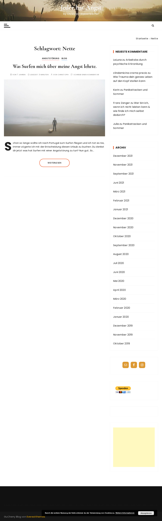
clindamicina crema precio (130, 73)
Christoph (63, 75)
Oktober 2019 (121, 343)
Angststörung (50, 58)
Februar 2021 (121, 200)
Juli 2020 (118, 263)
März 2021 (119, 191)
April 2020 (119, 290)
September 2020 (123, 245)
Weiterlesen (54, 162)
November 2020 (123, 227)
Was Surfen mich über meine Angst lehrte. (55, 66)
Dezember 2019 (123, 325)
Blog (64, 58)
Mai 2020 (118, 281)
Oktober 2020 (122, 236)
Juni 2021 (118, 183)
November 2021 (123, 165)
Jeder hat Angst (81, 7)
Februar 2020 (121, 308)
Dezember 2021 (123, 156)
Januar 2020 (121, 317)
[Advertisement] (134, 447)
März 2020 (119, 299)
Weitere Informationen (124, 513)
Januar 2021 (120, 209)
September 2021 (123, 174)
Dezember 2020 (123, 218)
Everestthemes (36, 516)
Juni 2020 (119, 272)
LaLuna (117, 60)
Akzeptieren (146, 513)
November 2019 (123, 334)
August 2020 (121, 254)
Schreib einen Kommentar (86, 75)
